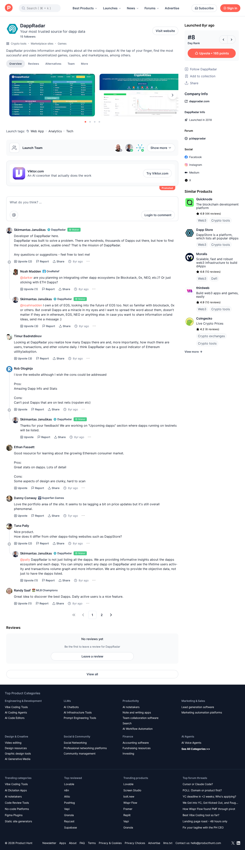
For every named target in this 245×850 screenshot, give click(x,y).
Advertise (172, 8)
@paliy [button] (25, 559)
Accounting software (136, 742)
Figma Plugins (13, 815)
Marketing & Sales (193, 700)
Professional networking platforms (85, 748)
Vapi (67, 808)
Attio (67, 796)
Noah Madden (30, 271)
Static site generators (18, 821)
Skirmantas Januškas (30, 230)
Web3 (202, 220)
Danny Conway (25, 498)
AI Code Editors (14, 717)
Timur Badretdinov (28, 336)
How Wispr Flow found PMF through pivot (209, 808)
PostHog (69, 802)
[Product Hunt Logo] (9, 8)
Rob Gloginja (23, 368)
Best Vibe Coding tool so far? (201, 815)
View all (92, 674)
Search (127, 723)
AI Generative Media (17, 759)
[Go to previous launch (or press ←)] (223, 39)
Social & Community (77, 736)
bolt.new (128, 796)
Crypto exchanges (211, 336)
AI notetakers (131, 707)
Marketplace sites (42, 43)
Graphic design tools (18, 753)
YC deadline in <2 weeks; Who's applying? (209, 796)
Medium (194, 172)
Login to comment (157, 215)
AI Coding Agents (16, 712)
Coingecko (204, 318)
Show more (158, 148)
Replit (127, 815)
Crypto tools (18, 43)
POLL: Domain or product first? (202, 790)
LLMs (67, 700)
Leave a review (92, 656)
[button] (84, 63)
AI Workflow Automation (138, 728)
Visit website (165, 31)
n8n (66, 790)
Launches (110, 8)
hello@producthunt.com (206, 843)
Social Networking (75, 742)
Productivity (131, 700)
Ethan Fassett (24, 447)
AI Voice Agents (191, 742)
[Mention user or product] (14, 215)
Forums (150, 8)
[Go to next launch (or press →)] (231, 39)
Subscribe (206, 8)
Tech (69, 131)
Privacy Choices (135, 843)
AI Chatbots (71, 707)
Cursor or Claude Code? (198, 784)
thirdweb (202, 288)
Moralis (201, 254)
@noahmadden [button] (31, 305)
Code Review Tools (17, 802)
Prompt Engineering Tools (80, 717)
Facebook (195, 157)
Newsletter (49, 843)
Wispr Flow (130, 802)
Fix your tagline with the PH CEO (203, 827)
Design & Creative (16, 736)
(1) (31, 289)
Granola (69, 815)
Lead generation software (197, 707)
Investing (128, 753)
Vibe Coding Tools (16, 707)
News (131, 8)
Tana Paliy (21, 526)
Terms (92, 843)
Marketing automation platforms (201, 712)
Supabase (70, 827)
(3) (31, 326)
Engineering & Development (23, 700)
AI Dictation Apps (16, 790)
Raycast (69, 821)
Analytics (55, 131)
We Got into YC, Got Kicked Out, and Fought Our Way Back (210, 803)
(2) (25, 261)
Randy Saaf (22, 590)
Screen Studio (132, 790)
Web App (37, 131)
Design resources (16, 748)
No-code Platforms (17, 808)
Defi (214, 278)
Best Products (83, 8)
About (73, 843)
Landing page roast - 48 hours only (205, 821)
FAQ (82, 843)
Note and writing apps (137, 712)
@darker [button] (26, 277)
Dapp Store (204, 230)
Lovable (69, 784)
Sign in (232, 8)
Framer (127, 808)
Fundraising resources (136, 748)
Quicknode (204, 199)
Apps (62, 843)
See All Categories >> (195, 748)
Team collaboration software (140, 717)
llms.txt (167, 843)
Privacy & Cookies (110, 843)
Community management (79, 753)
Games (62, 43)
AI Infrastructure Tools (78, 712)
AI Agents (187, 736)
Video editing (13, 742)
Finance (128, 736)
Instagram (195, 164)
